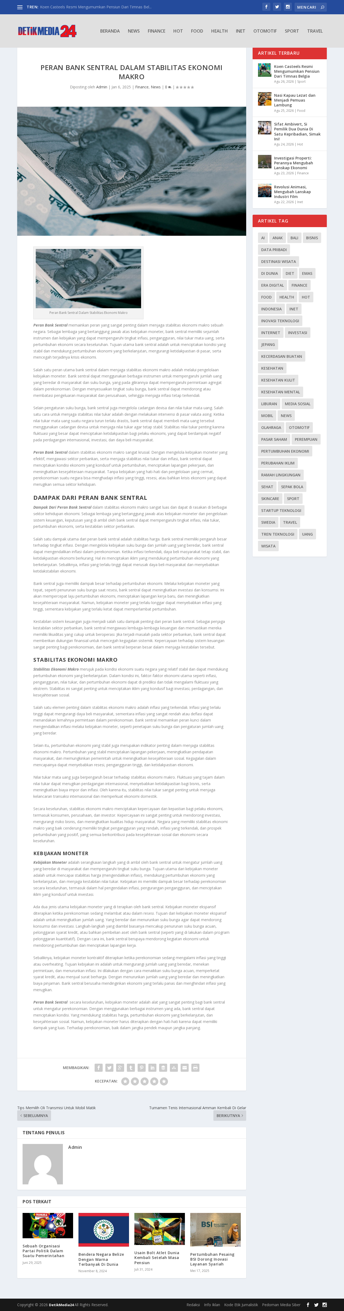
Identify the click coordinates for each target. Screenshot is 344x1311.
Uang (307, 534)
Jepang (268, 344)
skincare (270, 498)
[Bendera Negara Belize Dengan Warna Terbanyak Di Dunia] (103, 1230)
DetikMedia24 (61, 1304)
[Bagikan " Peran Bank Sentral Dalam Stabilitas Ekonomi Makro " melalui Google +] (120, 1067)
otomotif (299, 427)
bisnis (312, 237)
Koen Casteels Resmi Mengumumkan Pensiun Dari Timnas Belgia (297, 71)
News (134, 31)
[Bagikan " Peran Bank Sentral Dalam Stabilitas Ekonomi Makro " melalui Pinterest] (141, 1067)
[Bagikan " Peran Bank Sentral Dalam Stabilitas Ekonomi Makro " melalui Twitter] (109, 1067)
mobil (267, 415)
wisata (268, 546)
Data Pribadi (274, 249)
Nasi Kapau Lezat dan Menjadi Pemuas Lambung (295, 100)
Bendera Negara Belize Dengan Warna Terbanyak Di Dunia (101, 1259)
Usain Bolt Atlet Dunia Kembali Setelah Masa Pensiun (156, 1257)
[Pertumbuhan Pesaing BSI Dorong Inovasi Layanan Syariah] (215, 1230)
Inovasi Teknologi (280, 320)
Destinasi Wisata (278, 261)
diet (290, 273)
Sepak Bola (292, 486)
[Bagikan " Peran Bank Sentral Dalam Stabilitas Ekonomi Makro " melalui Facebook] (98, 1067)
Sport (292, 31)
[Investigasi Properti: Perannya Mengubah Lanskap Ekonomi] (264, 161)
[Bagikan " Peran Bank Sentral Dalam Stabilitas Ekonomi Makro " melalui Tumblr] (131, 1067)
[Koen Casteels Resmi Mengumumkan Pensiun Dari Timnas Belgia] (264, 70)
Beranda (110, 31)
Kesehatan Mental (280, 391)
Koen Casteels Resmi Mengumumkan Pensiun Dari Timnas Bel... (96, 6)
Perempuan (306, 439)
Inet (240, 31)
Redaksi (193, 1304)
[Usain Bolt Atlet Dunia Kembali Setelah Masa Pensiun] (159, 1229)
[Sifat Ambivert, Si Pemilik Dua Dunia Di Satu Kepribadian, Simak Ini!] (264, 127)
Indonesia (271, 308)
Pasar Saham (274, 439)
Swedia (268, 522)
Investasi (297, 332)
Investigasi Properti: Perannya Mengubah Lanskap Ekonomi (293, 162)
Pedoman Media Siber (281, 1304)
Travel (315, 31)
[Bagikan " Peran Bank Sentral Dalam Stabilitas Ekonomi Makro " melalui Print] (195, 1067)
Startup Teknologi (281, 510)
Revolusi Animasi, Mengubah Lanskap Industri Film (292, 191)
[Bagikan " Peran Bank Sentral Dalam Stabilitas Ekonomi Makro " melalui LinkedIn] (152, 1067)
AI (263, 237)
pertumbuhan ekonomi (285, 451)
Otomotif (265, 31)
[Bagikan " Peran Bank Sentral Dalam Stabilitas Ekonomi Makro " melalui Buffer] (163, 1067)
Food (197, 31)
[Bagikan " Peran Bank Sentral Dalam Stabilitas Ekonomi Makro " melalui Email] (184, 1067)
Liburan (269, 403)
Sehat (267, 486)
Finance (156, 31)
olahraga (271, 427)
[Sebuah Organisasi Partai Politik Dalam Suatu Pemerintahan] (48, 1225)
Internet (270, 332)
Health (219, 31)
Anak (278, 237)
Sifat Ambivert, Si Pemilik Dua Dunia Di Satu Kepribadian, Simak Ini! (297, 131)
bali (294, 237)
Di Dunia (269, 273)
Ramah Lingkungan (280, 474)
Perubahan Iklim (278, 463)
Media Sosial (297, 403)
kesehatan (272, 368)
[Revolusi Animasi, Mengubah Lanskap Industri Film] (264, 190)
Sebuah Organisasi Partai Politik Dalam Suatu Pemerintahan (43, 1250)
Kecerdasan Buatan (281, 356)
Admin (101, 86)
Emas (307, 273)
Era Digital (272, 285)
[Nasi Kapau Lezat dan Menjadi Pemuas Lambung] (264, 99)
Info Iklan (212, 1304)
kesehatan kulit (278, 380)
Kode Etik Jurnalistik (241, 1304)
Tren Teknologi (277, 534)
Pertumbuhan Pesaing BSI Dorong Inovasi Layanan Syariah (212, 1259)
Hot (178, 31)
